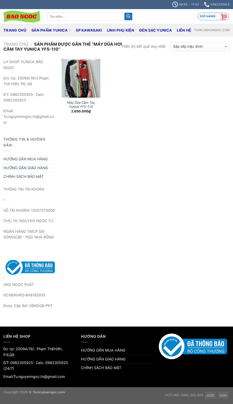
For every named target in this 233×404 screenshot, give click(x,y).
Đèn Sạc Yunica (155, 30)
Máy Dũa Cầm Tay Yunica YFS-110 (81, 105)
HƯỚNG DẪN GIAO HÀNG (25, 168)
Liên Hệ (184, 30)
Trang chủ (15, 44)
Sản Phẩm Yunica (49, 30)
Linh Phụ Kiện (120, 30)
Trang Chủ (14, 30)
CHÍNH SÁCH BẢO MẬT (23, 176)
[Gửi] (128, 16)
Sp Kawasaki (89, 30)
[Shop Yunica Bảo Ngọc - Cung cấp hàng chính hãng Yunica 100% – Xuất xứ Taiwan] (21, 16)
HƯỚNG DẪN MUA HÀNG (25, 159)
